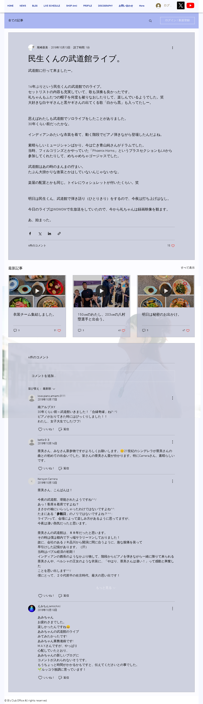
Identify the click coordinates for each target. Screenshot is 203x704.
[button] (150, 20)
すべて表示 (188, 268)
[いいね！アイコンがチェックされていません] (40, 429)
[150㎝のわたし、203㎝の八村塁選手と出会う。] (101, 291)
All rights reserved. (36, 700)
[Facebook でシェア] (30, 233)
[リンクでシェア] (59, 233)
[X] (181, 5)
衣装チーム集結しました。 (34, 315)
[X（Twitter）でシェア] (40, 233)
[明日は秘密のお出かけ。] (165, 291)
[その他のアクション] (172, 47)
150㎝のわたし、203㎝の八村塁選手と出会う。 (101, 317)
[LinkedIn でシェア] (49, 233)
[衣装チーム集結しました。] (37, 291)
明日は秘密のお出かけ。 (161, 315)
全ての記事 (15, 20)
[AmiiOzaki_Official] (190, 5)
